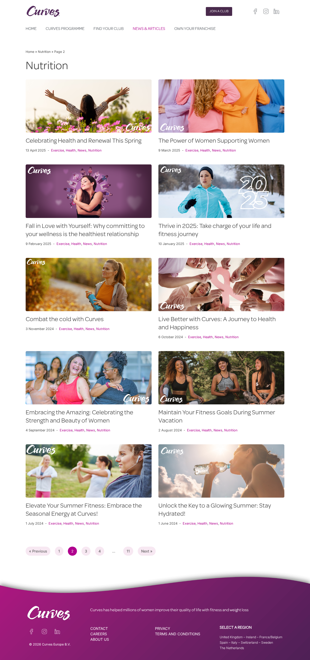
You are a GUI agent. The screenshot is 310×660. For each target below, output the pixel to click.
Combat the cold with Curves (65, 320)
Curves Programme (65, 29)
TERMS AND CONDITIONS (177, 634)
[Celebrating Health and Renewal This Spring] (89, 106)
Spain (224, 642)
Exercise (57, 150)
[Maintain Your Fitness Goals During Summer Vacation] (221, 377)
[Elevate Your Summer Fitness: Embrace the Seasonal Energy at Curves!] (89, 471)
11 (128, 551)
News (82, 150)
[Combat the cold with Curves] (89, 284)
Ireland (251, 637)
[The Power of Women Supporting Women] (221, 106)
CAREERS (98, 634)
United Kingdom (231, 637)
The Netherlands (232, 648)
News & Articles (149, 29)
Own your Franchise (195, 29)
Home (31, 29)
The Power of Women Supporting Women (214, 141)
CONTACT (99, 628)
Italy (234, 642)
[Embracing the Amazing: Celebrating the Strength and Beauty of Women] (89, 377)
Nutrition (44, 52)
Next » (146, 551)
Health (71, 150)
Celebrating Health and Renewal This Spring (83, 141)
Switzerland (249, 642)
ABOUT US (99, 639)
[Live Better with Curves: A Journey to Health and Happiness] (221, 284)
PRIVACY (162, 628)
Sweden (267, 642)
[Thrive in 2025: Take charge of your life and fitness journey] (221, 191)
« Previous (38, 551)
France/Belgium (270, 637)
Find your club (108, 29)
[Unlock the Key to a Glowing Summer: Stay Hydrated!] (221, 471)
